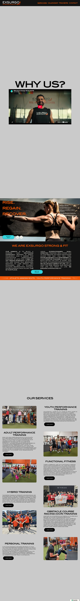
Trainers (63, 3)
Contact (73, 3)
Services (42, 3)
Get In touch (36, 272)
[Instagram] (17, 237)
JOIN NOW (49, 424)
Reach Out (8, 237)
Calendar (53, 3)
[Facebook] (21, 237)
